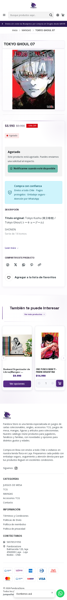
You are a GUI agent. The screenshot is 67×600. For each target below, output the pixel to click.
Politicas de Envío (12, 519)
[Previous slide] (3, 358)
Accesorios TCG (11, 498)
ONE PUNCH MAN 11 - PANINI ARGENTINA (46, 370)
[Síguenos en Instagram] (16, 468)
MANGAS (26, 30)
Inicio (15, 30)
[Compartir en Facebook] (7, 265)
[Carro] (63, 15)
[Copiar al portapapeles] (39, 265)
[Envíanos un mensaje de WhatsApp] (60, 593)
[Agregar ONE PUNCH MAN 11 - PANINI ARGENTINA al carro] (59, 383)
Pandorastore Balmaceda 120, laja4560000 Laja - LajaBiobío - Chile (17, 550)
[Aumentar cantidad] (52, 383)
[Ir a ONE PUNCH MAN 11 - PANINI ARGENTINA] (50, 345)
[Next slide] (63, 358)
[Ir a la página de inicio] (33, 5)
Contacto (8, 502)
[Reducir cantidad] (39, 383)
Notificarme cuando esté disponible (34, 168)
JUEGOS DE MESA (12, 485)
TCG (5, 489)
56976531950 (14, 542)
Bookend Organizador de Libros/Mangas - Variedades (16, 371)
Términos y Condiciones (15, 515)
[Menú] (4, 15)
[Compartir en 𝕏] (15, 265)
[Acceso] (58, 15)
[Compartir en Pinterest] (31, 265)
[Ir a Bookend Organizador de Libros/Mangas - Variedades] (17, 345)
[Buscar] (51, 15)
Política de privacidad (14, 528)
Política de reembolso (14, 524)
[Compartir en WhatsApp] (23, 265)
